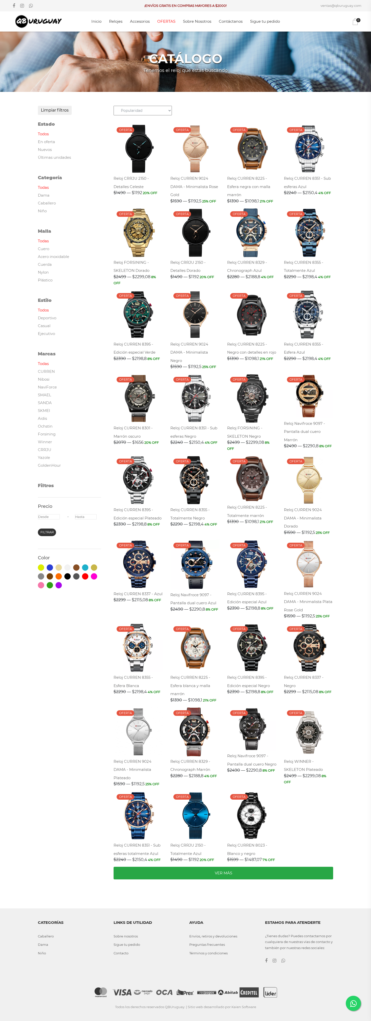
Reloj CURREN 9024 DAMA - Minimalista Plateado (132, 769)
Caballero (46, 936)
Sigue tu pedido (265, 21)
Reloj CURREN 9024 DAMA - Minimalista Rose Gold (194, 186)
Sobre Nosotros (197, 21)
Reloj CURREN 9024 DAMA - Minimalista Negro (189, 352)
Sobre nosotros (126, 936)
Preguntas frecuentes (207, 945)
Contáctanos (231, 21)
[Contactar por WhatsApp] (353, 1003)
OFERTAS (166, 21)
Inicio (96, 21)
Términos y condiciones (208, 953)
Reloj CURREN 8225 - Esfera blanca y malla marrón (190, 685)
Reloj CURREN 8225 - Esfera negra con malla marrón (248, 186)
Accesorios (140, 21)
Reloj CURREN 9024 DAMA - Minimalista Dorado (303, 518)
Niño (42, 953)
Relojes (115, 21)
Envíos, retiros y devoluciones (213, 936)
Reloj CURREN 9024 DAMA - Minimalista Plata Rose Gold (308, 601)
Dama (43, 945)
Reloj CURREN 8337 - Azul (138, 593)
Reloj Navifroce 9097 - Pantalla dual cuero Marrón (304, 431)
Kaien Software (243, 1007)
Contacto (121, 953)
